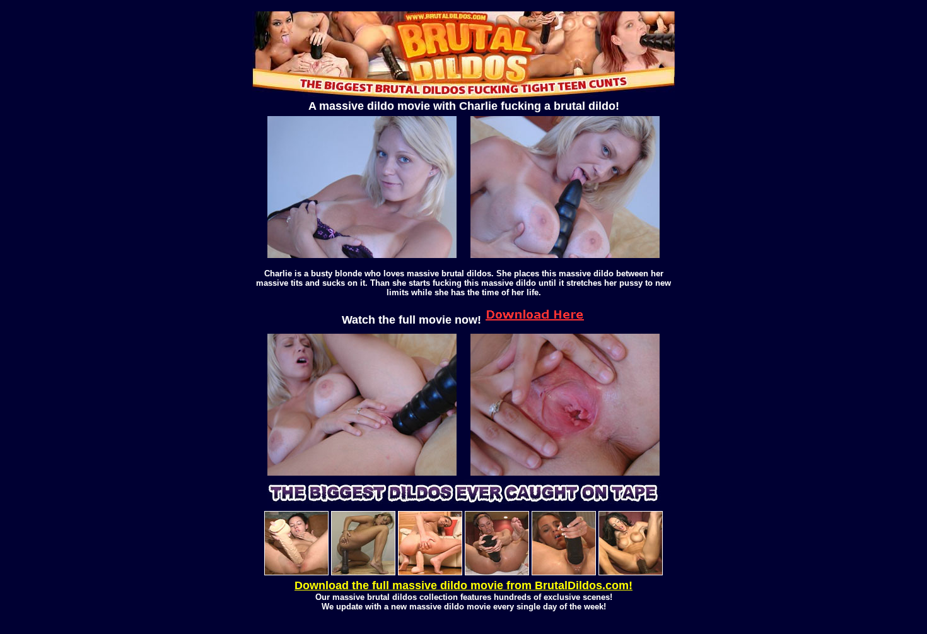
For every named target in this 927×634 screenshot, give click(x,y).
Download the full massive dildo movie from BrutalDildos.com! (463, 585)
